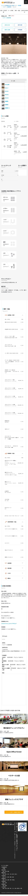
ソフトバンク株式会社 (14, 852)
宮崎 (15, 888)
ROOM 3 (7, 98)
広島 (6, 882)
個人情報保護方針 (17, 836)
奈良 (10, 879)
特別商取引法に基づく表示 (17, 843)
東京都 (19, 5)
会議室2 (6, 104)
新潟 (3, 877)
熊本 (10, 888)
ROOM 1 (7, 91)
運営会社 (17, 824)
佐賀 (6, 888)
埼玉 (8, 874)
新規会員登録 (14, 826)
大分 (13, 888)
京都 (3, 879)
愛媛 (6, 885)
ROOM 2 (7, 94)
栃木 (6, 874)
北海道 (4, 868)
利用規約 (14, 843)
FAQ (15, 831)
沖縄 (21, 888)
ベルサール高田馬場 (7, 7)
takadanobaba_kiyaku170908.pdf (8, 623)
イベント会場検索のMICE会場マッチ (9, 5)
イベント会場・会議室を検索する (14, 812)
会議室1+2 (7, 108)
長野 (8, 877)
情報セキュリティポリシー (17, 829)
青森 (3, 871)
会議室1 (6, 101)
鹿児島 (18, 888)
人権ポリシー (17, 849)
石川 (6, 877)
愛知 (13, 877)
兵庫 (8, 879)
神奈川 (16, 874)
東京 (13, 874)
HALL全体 (7, 84)
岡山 (3, 882)
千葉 (10, 874)
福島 (8, 871)
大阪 (6, 879)
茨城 (3, 874)
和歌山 (13, 879)
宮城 (6, 871)
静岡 (10, 877)
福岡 (3, 888)
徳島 (3, 885)
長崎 (8, 888)
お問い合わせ (14, 836)
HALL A (6, 88)
